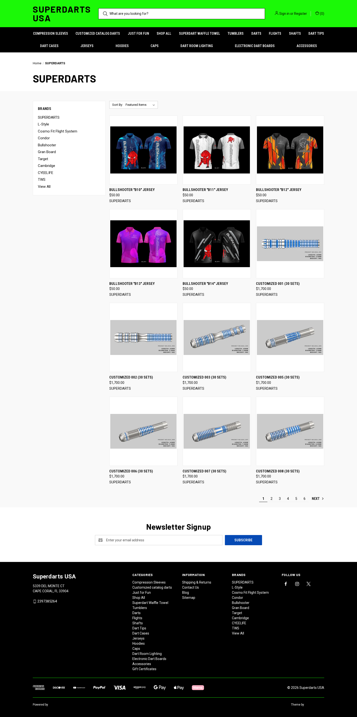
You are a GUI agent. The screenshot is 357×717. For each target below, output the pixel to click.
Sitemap (188, 598)
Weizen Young (314, 704)
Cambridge (46, 166)
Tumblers (236, 33)
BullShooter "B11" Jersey (205, 190)
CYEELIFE (45, 173)
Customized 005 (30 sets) (278, 377)
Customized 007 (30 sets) (204, 471)
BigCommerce (58, 704)
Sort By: (117, 105)
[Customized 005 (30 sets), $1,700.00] (290, 337)
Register (300, 14)
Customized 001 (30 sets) (278, 283)
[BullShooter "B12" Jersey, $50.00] (290, 150)
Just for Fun (138, 33)
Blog (185, 592)
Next (316, 499)
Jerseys (87, 46)
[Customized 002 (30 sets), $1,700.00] (143, 337)
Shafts (295, 33)
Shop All (164, 33)
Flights (275, 33)
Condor (44, 138)
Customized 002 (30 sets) (131, 377)
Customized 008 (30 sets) (278, 471)
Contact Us (190, 587)
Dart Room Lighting (196, 46)
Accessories (307, 46)
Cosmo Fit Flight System (57, 131)
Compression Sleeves (50, 33)
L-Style (43, 124)
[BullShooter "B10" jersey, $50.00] (143, 150)
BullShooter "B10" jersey (132, 190)
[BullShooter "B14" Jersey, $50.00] (217, 243)
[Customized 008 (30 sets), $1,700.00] (290, 431)
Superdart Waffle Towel (199, 33)
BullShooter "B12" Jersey (278, 190)
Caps (155, 46)
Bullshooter (47, 145)
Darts (256, 33)
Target (43, 159)
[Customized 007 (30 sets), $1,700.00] (217, 431)
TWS (41, 179)
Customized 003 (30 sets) (204, 377)
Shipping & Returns (196, 582)
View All (44, 186)
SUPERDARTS (49, 117)
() (321, 14)
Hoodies (122, 46)
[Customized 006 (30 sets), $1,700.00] (143, 431)
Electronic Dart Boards (255, 46)
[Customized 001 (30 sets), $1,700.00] (290, 243)
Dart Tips (316, 33)
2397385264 (47, 601)
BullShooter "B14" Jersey (205, 283)
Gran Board (47, 152)
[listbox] (141, 104)
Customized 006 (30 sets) (131, 471)
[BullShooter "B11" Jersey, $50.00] (217, 150)
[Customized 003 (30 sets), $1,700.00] (217, 337)
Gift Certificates (144, 669)
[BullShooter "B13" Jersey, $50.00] (143, 243)
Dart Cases (49, 46)
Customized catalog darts (98, 33)
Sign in (284, 14)
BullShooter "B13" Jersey (132, 283)
